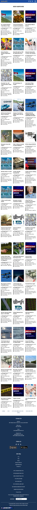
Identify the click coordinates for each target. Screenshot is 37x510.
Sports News (4, 65)
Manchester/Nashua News (6, 32)
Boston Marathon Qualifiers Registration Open (5, 53)
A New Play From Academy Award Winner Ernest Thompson (30, 201)
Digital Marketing (18, 464)
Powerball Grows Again (30, 283)
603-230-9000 (18, 426)
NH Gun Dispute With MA (30, 144)
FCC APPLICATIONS (18, 478)
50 (31, 411)
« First (3, 411)
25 (22, 411)
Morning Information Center (30, 376)
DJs (18, 456)
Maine (15, 32)
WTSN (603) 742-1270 (18, 434)
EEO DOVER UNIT (18, 481)
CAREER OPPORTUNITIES (18, 489)
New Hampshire (5, 33)
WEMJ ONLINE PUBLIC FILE (18, 476)
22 (15, 411)
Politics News (29, 181)
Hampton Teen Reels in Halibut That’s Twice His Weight (18, 114)
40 (29, 411)
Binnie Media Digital (24, 505)
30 (26, 411)
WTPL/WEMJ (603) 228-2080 (18, 435)
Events (28, 123)
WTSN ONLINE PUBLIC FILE (18, 473)
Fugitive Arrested (16, 398)
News (11, 33)
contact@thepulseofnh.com (18, 430)
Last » (18, 412)
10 (8, 411)
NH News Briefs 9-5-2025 (6, 171)
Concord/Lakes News (6, 59)
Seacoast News (5, 34)
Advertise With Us (18, 462)
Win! (18, 458)
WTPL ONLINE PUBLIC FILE (19, 470)
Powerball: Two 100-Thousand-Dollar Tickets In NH (6, 84)
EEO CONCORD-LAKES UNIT (18, 484)
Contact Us (18, 466)
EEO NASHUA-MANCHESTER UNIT (18, 486)
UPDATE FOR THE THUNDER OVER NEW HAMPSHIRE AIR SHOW (30, 114)
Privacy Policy (18, 492)
